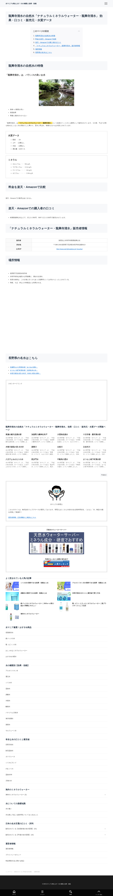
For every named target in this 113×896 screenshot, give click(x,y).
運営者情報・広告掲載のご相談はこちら (22, 517)
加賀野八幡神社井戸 (39, 434)
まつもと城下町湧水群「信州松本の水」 (24, 370)
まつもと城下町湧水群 (92, 459)
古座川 (60, 447)
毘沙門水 (35, 459)
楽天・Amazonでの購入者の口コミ (48, 42)
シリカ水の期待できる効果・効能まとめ (34, 583)
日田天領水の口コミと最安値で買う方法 (86, 593)
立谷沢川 (86, 447)
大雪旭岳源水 (62, 434)
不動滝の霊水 (62, 459)
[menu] (106, 3)
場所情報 (38, 49)
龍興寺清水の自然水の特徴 (45, 36)
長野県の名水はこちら (43, 52)
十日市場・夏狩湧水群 (92, 434)
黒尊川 (34, 447)
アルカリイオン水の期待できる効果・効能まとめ (89, 583)
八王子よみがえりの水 (14, 459)
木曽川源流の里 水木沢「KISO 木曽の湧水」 (25, 373)
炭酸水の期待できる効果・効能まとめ (34, 593)
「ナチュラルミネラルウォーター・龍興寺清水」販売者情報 (57, 46)
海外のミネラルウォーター (30, 614)
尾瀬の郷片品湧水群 (14, 434)
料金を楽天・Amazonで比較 (45, 39)
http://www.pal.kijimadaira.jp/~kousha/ (69, 249)
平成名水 (103, 475)
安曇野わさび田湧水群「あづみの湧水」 (24, 367)
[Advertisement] (56, 403)
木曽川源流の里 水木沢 (15, 447)
